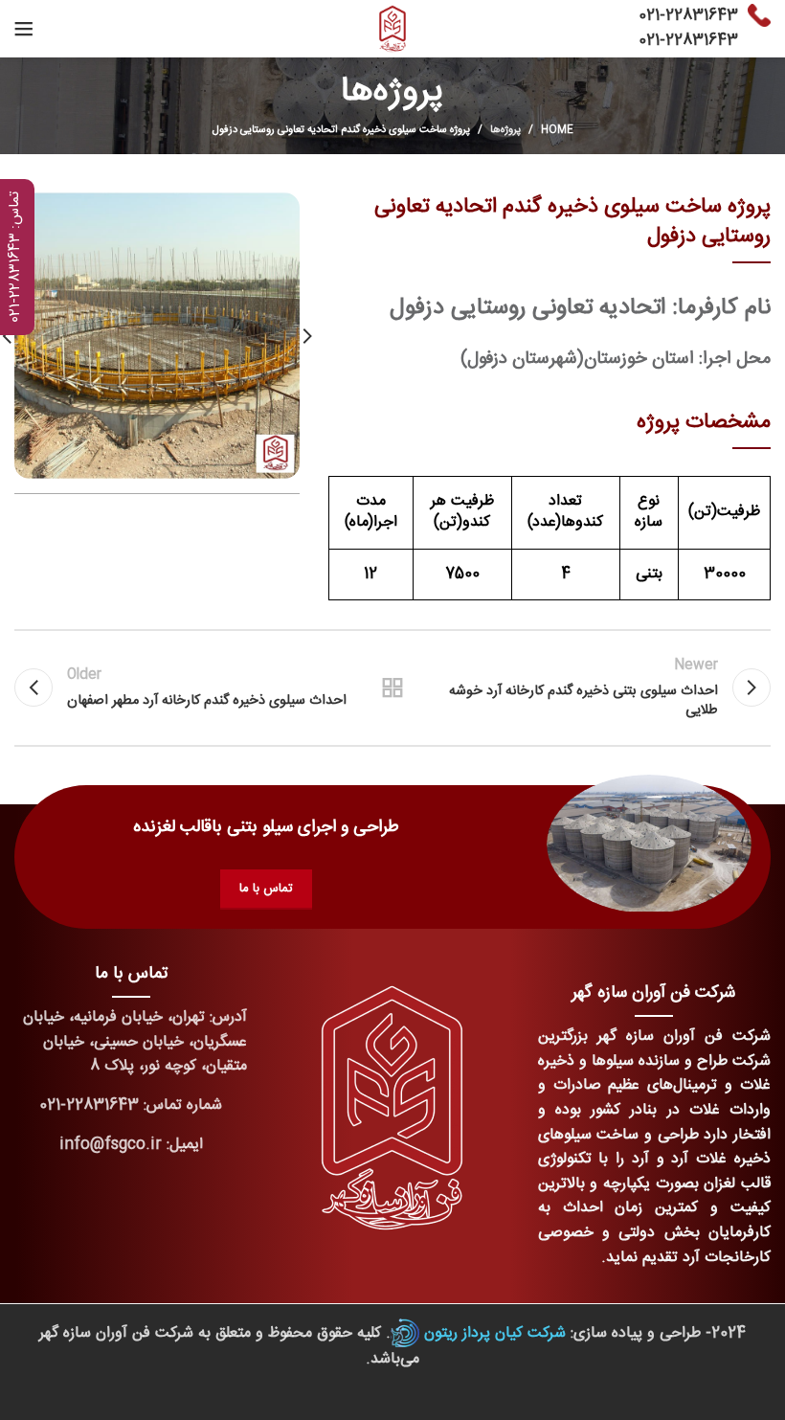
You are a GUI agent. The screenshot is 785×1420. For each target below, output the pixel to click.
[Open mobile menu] (24, 29)
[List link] (130, 1105)
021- (652, 16)
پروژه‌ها (505, 130)
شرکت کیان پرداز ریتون (495, 1333)
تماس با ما (266, 888)
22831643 (701, 16)
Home (557, 130)
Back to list (392, 687)
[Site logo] (392, 29)
